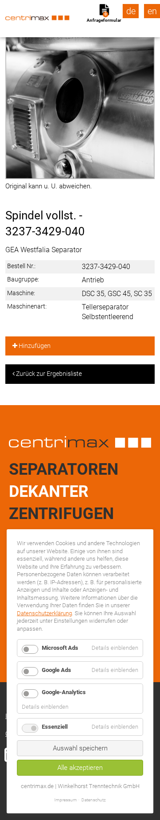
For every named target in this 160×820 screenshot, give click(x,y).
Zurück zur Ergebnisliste (48, 373)
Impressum (65, 799)
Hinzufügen (34, 345)
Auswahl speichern (80, 748)
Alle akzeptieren (80, 768)
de (131, 11)
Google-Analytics (64, 692)
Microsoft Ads (60, 647)
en (152, 11)
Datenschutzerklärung (44, 613)
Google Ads (56, 670)
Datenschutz (93, 799)
